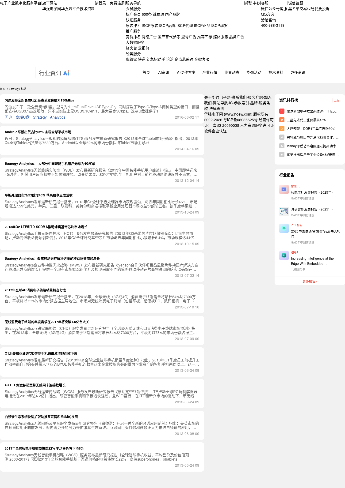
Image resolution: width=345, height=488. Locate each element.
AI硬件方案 (186, 72)
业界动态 (231, 72)
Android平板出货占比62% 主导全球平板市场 (38, 131)
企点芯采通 (184, 59)
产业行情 (209, 72)
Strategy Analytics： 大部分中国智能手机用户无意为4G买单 (50, 163)
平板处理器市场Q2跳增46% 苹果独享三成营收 (39, 195)
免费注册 (117, 3)
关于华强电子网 (217, 97)
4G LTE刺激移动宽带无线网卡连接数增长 (35, 385)
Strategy (40, 117)
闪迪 (9, 117)
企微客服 (201, 59)
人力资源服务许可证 (257, 125)
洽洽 (170, 59)
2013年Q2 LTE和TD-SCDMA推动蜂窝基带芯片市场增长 (46, 226)
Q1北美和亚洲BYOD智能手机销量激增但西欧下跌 (41, 353)
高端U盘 (23, 117)
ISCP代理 (184, 25)
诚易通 (158, 14)
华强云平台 (70, 8)
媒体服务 (220, 36)
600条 (147, 14)
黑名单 (293, 8)
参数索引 (241, 102)
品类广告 (236, 36)
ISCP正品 (202, 25)
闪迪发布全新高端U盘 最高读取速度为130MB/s (39, 100)
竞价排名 (133, 36)
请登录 (100, 3)
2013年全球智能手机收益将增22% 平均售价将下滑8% (44, 448)
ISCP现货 (219, 25)
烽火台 (131, 48)
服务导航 (133, 3)
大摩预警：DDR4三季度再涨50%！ (312, 128)
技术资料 (87, 8)
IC (231, 102)
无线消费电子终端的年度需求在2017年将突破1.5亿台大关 (47, 321)
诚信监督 (295, 3)
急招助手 (157, 59)
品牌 (254, 102)
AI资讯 (163, 72)
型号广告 (188, 36)
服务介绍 (255, 97)
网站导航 (220, 102)
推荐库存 (204, 36)
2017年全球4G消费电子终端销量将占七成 (35, 290)
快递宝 (143, 59)
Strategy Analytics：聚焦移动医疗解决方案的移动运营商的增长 (52, 258)
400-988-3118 (272, 25)
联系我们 (239, 97)
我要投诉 (322, 8)
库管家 (131, 59)
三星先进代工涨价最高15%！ (308, 119)
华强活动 (253, 72)
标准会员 (133, 14)
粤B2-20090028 (226, 125)
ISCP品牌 (167, 25)
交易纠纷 (306, 8)
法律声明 (216, 108)
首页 (146, 72)
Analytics (57, 117)
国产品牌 (172, 14)
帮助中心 (252, 3)
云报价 (143, 48)
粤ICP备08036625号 (240, 119)
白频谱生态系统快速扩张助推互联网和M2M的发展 (41, 416)
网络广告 (149, 36)
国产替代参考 (169, 36)
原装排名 (133, 25)
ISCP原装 (150, 25)
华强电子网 (51, 8)
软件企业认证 (215, 131)
